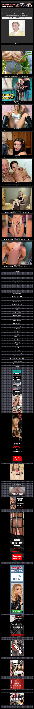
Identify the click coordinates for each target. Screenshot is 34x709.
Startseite (17, 276)
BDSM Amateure (17, 320)
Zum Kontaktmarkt (17, 280)
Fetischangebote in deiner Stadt (17, 358)
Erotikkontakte (17, 331)
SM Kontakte (17, 336)
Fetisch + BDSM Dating (17, 289)
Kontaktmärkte (17, 328)
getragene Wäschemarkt (17, 309)
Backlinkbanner (17, 363)
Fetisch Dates (17, 307)
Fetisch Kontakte (17, 312)
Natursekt (17, 334)
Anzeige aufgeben (17, 282)
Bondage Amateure (17, 318)
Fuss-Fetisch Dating (17, 353)
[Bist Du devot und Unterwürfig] (17, 438)
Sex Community (17, 326)
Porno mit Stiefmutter (17, 361)
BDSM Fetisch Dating (17, 296)
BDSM (17, 347)
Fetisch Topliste (17, 301)
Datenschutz (17, 366)
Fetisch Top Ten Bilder (17, 304)
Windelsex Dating (17, 299)
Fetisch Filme (17, 342)
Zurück (17, 44)
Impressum (17, 271)
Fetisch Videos (17, 345)
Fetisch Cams (17, 350)
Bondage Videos (17, 315)
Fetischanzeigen (17, 293)
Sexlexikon (17, 355)
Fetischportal (17, 339)
